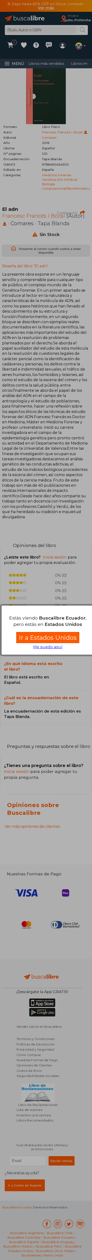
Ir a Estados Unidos (48, 637)
